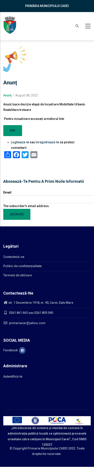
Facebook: (11, 350)
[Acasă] (9, 25)
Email (7, 192)
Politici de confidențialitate (22, 266)
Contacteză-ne (13, 257)
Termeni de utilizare (17, 275)
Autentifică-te (12, 376)
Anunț (7, 95)
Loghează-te (20, 142)
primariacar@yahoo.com (26, 323)
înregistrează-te (47, 142)
